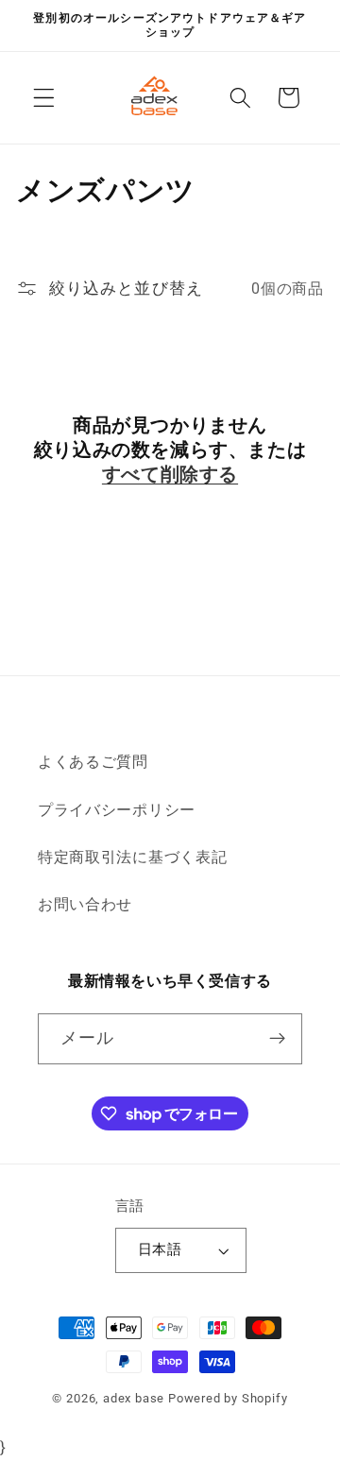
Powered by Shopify (228, 1398)
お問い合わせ (85, 904)
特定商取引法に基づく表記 (132, 857)
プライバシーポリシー (117, 810)
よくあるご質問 (93, 762)
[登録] (277, 1038)
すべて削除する (170, 474)
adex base (133, 1398)
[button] (44, 98)
